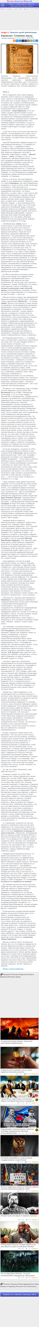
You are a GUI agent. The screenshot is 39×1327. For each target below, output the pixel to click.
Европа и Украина (8, 1286)
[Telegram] (34, 41)
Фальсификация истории (28, 1284)
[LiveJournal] (25, 41)
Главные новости (21, 4)
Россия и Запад (14, 977)
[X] (23, 41)
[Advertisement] (19, 20)
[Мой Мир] (20, 41)
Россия (24, 6)
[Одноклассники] (14, 41)
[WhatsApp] (31, 41)
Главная (11, 4)
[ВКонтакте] (17, 41)
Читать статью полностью (13, 969)
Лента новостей (15, 6)
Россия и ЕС (21, 1286)
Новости (31, 4)
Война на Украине (6, 9)
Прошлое (7, 974)
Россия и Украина (10, 1284)
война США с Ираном (21, 9)
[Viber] (28, 41)
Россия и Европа (18, 974)
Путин (30, 6)
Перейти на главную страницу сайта (19, 1294)
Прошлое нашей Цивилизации (19, 32)
